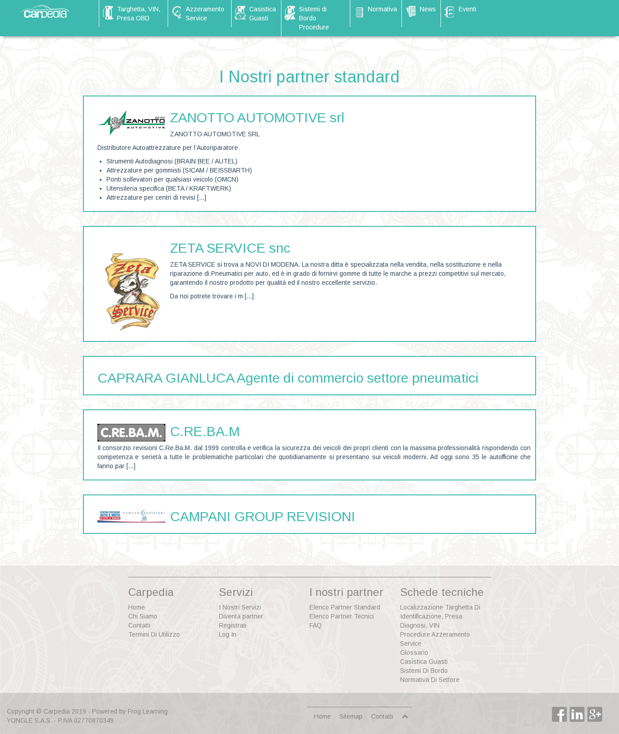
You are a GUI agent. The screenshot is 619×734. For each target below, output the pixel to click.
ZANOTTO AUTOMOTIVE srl (257, 117)
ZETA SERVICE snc (230, 247)
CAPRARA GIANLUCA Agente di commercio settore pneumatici (288, 377)
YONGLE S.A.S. (29, 720)
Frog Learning (148, 711)
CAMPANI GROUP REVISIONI (262, 516)
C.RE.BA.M (205, 431)
